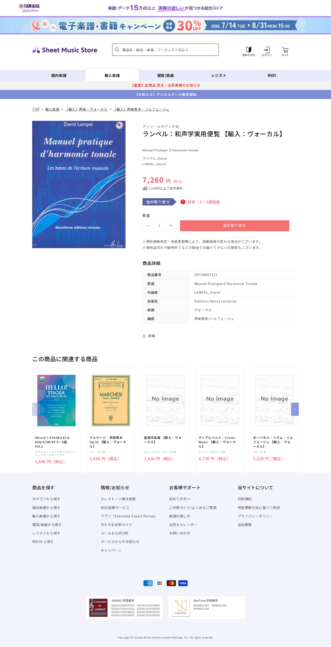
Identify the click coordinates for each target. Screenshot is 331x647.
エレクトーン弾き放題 (118, 498)
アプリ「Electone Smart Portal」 (129, 516)
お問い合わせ (179, 533)
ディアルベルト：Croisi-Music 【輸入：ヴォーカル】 (217, 442)
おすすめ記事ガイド (117, 524)
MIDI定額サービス (115, 507)
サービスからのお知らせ (120, 541)
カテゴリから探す (46, 498)
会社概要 (245, 524)
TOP (36, 109)
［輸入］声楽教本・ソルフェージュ (141, 109)
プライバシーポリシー (255, 516)
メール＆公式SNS (115, 533)
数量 (146, 215)
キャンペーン (111, 550)
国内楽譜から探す (46, 507)
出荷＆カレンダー (183, 524)
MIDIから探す (43, 541)
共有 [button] (151, 335)
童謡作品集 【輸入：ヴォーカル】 (162, 439)
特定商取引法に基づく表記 (259, 507)
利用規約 (245, 498)
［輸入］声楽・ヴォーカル (86, 109)
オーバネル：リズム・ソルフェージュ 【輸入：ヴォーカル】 (273, 442)
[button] (165, 50)
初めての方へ (179, 498)
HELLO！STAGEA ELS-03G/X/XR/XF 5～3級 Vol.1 (53, 442)
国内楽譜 (58, 75)
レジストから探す (46, 533)
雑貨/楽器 (165, 75)
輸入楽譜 (112, 75)
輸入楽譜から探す (46, 516)
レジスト (218, 75)
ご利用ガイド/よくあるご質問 (192, 507)
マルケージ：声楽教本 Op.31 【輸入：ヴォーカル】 (107, 442)
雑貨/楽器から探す (47, 524)
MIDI (272, 75)
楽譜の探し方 (179, 516)
